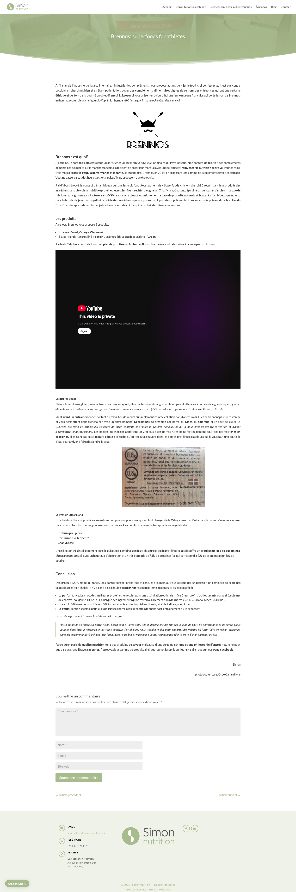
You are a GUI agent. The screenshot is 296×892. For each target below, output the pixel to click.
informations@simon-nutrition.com (86, 832)
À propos (261, 7)
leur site (185, 649)
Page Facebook (223, 649)
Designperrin (143, 889)
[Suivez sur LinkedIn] (194, 828)
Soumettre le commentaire (78, 777)
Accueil (166, 7)
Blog (273, 7)
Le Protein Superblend (69, 514)
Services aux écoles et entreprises (231, 7)
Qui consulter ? (17, 883)
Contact (286, 7)
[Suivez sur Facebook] (186, 828)
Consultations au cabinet (191, 7)
